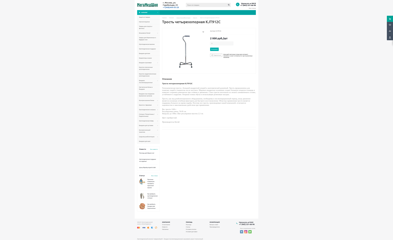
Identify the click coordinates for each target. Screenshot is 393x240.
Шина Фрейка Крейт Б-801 (147, 167)
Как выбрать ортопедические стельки (152, 196)
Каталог (144, 12)
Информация (215, 222)
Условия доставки (191, 231)
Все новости (154, 149)
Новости (164, 227)
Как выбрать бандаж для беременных (151, 206)
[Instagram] (245, 231)
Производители (215, 227)
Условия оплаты (191, 229)
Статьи (188, 227)
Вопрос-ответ (214, 224)
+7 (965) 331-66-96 (248, 5)
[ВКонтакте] (241, 231)
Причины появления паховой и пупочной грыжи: (150, 183)
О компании (166, 224)
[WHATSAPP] (250, 231)
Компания (166, 222)
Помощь (189, 222)
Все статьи (154, 175)
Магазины (165, 229)
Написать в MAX (248, 3)
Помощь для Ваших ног (146, 153)
